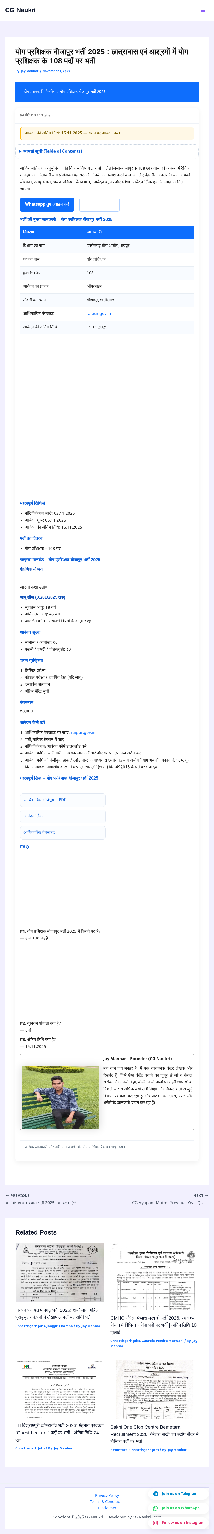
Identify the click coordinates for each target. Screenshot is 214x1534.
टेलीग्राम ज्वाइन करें (99, 204)
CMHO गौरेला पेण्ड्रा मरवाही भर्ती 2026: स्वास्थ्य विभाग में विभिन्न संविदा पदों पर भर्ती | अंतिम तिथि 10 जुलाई (153, 1325)
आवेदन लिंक (33, 816)
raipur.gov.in (99, 313)
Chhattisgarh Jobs (30, 1326)
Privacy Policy (107, 1495)
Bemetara (119, 1450)
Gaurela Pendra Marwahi (162, 1341)
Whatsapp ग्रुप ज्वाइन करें (47, 204)
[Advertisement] (107, 374)
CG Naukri (20, 10)
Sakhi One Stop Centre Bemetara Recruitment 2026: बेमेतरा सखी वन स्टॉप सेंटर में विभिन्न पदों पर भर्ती (154, 1434)
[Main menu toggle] (203, 10)
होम (26, 91)
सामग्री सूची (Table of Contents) (52, 151)
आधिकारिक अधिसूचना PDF (44, 800)
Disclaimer (107, 1508)
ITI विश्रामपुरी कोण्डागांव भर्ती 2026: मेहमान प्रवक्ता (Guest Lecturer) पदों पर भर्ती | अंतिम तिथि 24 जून (59, 1432)
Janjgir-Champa (60, 1326)
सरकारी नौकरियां (44, 91)
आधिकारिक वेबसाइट (39, 832)
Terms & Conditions (107, 1502)
